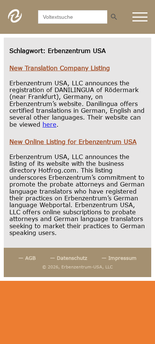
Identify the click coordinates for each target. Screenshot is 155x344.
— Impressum (119, 258)
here (49, 124)
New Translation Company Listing (59, 67)
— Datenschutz (68, 258)
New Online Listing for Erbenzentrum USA (73, 141)
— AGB (27, 258)
